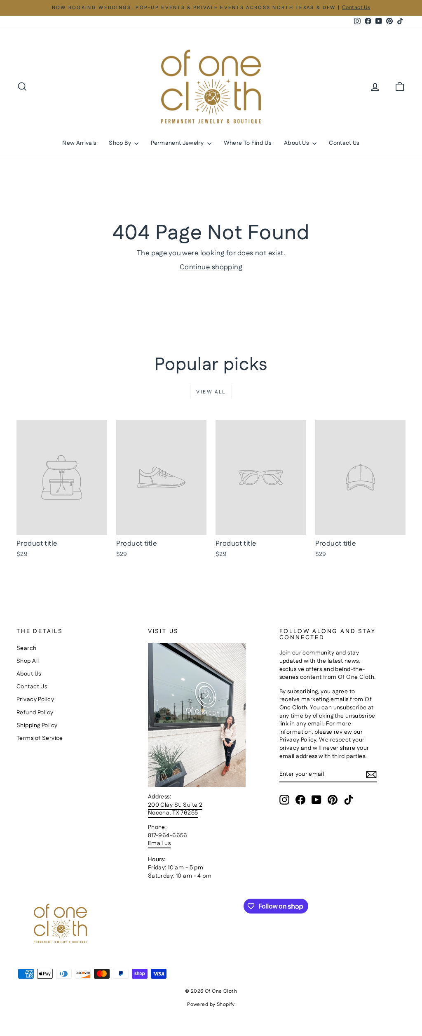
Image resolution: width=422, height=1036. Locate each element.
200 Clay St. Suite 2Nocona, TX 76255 (175, 809)
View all (210, 392)
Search (26, 648)
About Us (297, 143)
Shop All (27, 661)
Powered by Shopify (211, 1004)
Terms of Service (39, 738)
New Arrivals (79, 143)
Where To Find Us (248, 143)
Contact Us (344, 143)
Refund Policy (35, 713)
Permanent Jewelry (178, 143)
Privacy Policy (35, 699)
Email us (159, 843)
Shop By (120, 143)
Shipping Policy (36, 725)
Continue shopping (211, 267)
